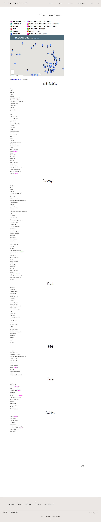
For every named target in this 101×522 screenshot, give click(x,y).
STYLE (60, 3)
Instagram (28, 504)
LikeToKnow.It (49, 504)
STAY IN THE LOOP (10, 512)
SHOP (51, 3)
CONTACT (58, 516)
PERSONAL (81, 3)
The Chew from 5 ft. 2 (17, 79)
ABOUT (92, 3)
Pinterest (38, 504)
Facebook (11, 504)
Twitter (19, 504)
